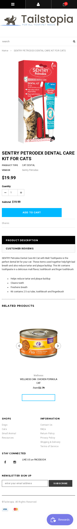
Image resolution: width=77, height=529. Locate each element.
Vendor (6, 170)
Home (5, 50)
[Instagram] (14, 462)
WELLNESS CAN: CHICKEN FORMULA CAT (38, 381)
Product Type (10, 165)
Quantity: (6, 186)
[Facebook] (5, 462)
